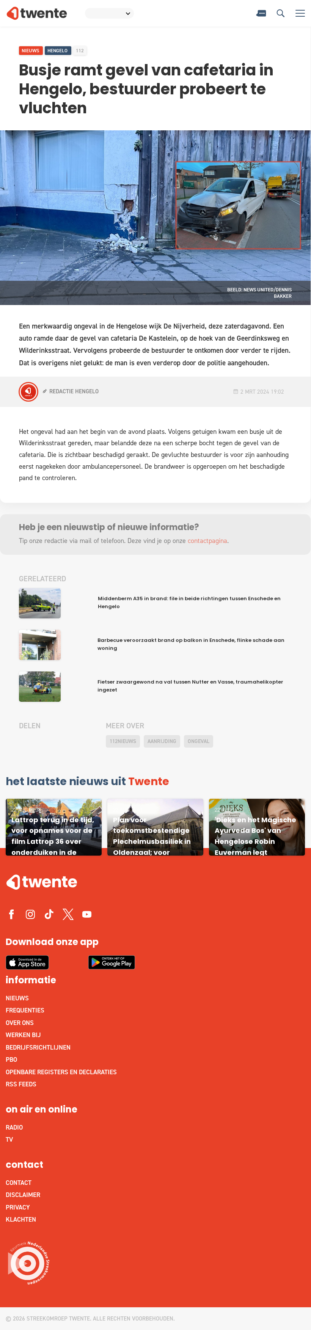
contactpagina (207, 540)
